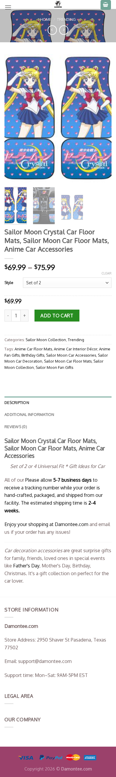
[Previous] (14, 118)
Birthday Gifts (32, 355)
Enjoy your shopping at (29, 524)
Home (45, 19)
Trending (66, 19)
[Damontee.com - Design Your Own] (58, 4)
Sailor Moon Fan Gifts (54, 367)
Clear (106, 273)
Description (16, 402)
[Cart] (106, 5)
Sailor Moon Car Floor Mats (68, 361)
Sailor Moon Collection (46, 339)
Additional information (29, 414)
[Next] (102, 118)
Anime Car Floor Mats (33, 349)
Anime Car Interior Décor (75, 349)
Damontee (71, 524)
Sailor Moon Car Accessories (71, 355)
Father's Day (26, 566)
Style (8, 282)
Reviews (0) (15, 426)
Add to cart (56, 316)
